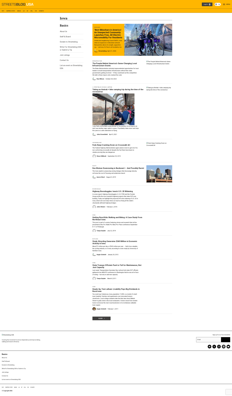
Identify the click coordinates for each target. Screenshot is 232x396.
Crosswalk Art (97, 142)
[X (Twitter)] (214, 346)
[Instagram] (219, 346)
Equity (94, 165)
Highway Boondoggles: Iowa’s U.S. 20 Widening (112, 191)
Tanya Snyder (101, 231)
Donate (41, 11)
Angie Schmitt (101, 254)
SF (27, 11)
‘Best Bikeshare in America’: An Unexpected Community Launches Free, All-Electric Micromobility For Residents (108, 34)
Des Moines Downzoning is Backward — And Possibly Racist (118, 168)
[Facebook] (209, 346)
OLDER (100, 318)
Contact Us (64, 60)
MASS (19, 11)
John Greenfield (102, 134)
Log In (206, 4)
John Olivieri (101, 207)
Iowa (93, 215)
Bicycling (95, 238)
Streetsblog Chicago (100, 87)
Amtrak (110, 87)
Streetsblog (102, 51)
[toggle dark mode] (218, 4)
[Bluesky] (228, 346)
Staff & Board (65, 37)
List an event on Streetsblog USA (11, 379)
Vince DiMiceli (101, 156)
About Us (63, 31)
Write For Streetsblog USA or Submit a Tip (14, 368)
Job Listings (65, 55)
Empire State (10, 11)
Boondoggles (96, 189)
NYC (3, 11)
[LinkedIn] (223, 346)
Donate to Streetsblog (69, 42)
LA (24, 11)
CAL (31, 11)
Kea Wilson (100, 79)
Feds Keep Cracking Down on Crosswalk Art (111, 145)
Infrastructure (97, 61)
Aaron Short (101, 177)
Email (199, 339)
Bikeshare (97, 27)
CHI (36, 11)
